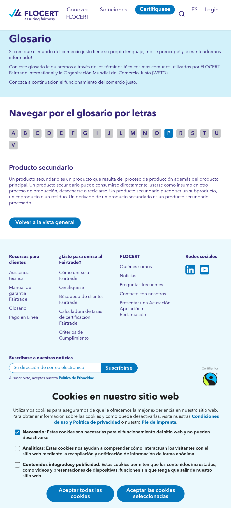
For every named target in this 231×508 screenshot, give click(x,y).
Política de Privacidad (76, 378)
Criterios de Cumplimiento (74, 335)
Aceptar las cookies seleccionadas (150, 493)
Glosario (17, 308)
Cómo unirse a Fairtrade (74, 276)
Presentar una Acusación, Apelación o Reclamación (145, 309)
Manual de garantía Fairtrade (20, 294)
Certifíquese (155, 9)
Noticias (128, 276)
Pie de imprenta (159, 422)
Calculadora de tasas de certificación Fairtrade (80, 318)
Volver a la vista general (44, 222)
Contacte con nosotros (143, 294)
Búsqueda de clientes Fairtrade (81, 300)
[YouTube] (204, 270)
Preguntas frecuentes (141, 285)
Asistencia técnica (19, 276)
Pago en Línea (23, 317)
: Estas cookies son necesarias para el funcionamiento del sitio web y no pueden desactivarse (116, 435)
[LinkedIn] (190, 270)
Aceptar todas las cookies (80, 493)
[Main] (34, 15)
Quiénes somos (136, 267)
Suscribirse (119, 368)
